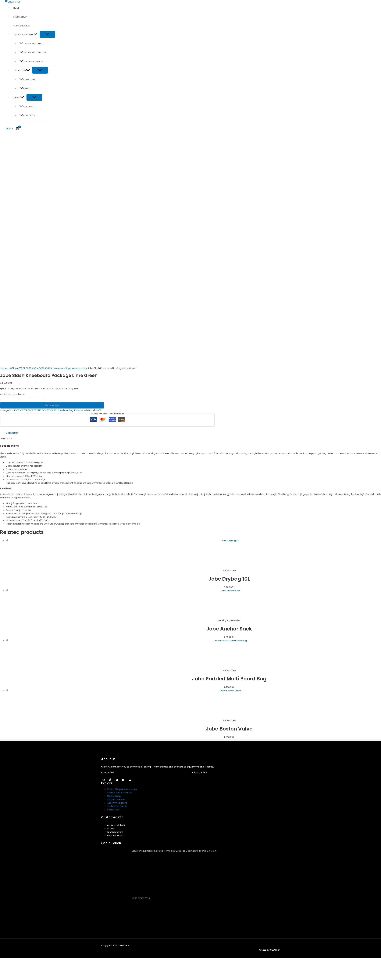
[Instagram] (103, 780)
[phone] (114, 922)
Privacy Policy (199, 772)
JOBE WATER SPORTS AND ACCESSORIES (30, 368)
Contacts (29, 115)
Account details (116, 825)
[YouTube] (129, 780)
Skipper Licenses (21, 25)
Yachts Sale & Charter (119, 792)
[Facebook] (123, 780)
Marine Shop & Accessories (122, 789)
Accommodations (117, 802)
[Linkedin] (116, 780)
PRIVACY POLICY (116, 835)
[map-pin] (114, 891)
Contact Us (107, 772)
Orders (111, 828)
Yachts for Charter (34, 52)
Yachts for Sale (32, 43)
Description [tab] (12, 432)
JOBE (98, 410)
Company (28, 106)
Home (16, 7)
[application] (35, 34)
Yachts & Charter (23, 34)
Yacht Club (19, 70)
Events (27, 88)
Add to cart (52, 405)
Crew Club (29, 79)
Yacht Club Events (117, 806)
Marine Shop (20, 16)
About (16, 97)
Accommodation (33, 61)
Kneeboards (78, 368)
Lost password (115, 831)
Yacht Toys (113, 809)
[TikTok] (110, 780)
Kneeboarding (62, 368)
